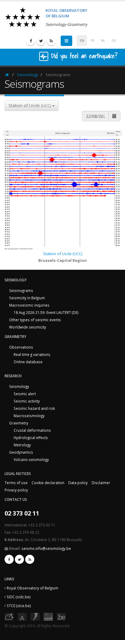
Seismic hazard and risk (34, 408)
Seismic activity (27, 401)
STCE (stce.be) (19, 605)
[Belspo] (48, 616)
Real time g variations (32, 354)
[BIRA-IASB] (22, 616)
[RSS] (51, 40)
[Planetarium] (9, 616)
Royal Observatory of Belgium (32, 587)
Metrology (22, 444)
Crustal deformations (32, 430)
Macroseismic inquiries (29, 305)
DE (114, 40)
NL (103, 40)
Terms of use (16, 482)
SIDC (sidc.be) (19, 596)
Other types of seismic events (35, 319)
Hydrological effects (31, 437)
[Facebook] (30, 40)
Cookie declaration (48, 482)
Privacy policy (16, 489)
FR (92, 40)
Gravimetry (18, 422)
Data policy (78, 482)
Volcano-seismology (31, 459)
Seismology (27, 74)
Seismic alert (25, 393)
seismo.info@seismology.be (46, 548)
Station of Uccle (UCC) (62, 253)
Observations (21, 347)
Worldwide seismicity (27, 327)
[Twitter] (41, 40)
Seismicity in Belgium (27, 297)
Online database (28, 361)
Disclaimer (101, 482)
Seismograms (21, 290)
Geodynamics (21, 452)
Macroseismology (29, 415)
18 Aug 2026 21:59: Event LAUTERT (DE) (46, 312)
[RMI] (35, 616)
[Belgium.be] (61, 616)
